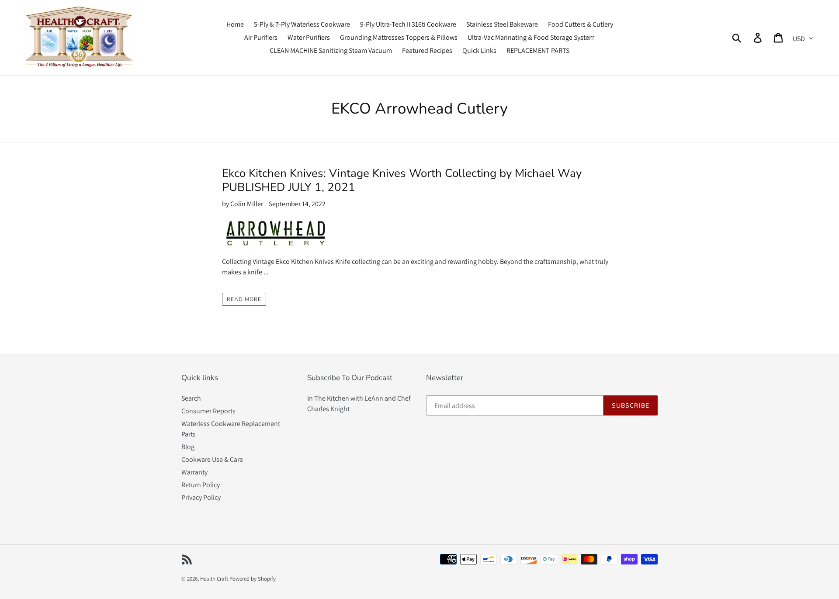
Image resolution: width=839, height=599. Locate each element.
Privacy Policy (201, 497)
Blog (187, 446)
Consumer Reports (208, 410)
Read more (244, 299)
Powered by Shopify (252, 578)
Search (191, 398)
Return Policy (200, 484)
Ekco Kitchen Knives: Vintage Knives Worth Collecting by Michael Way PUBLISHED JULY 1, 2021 (402, 180)
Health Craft (214, 578)
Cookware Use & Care (212, 459)
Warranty (194, 472)
